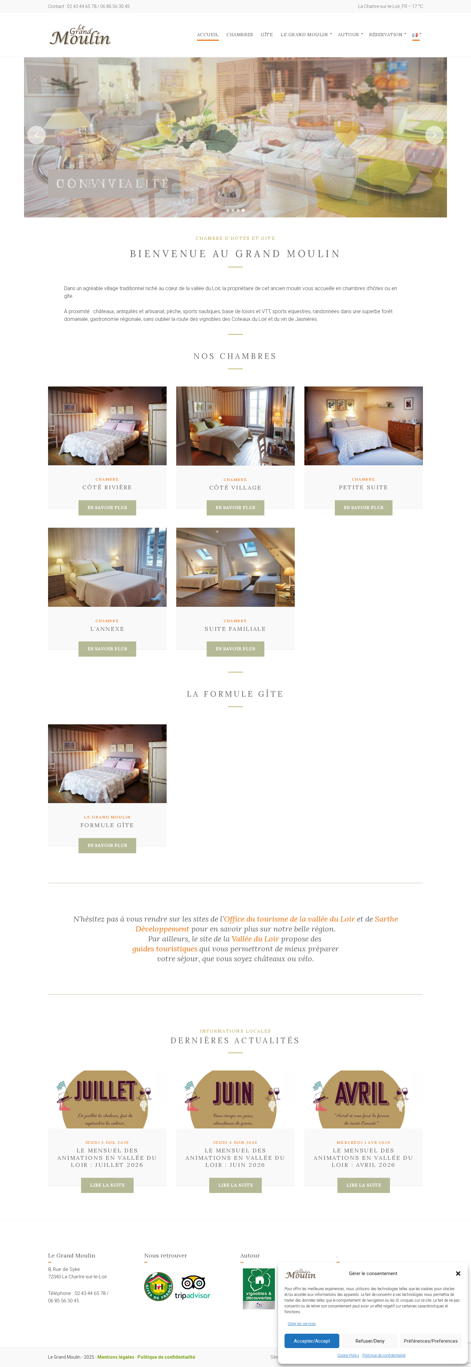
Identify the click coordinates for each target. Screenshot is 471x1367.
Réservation (385, 34)
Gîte (267, 34)
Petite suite (363, 487)
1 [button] (227, 210)
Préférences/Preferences (431, 1341)
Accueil (208, 34)
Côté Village (235, 487)
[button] (458, 1273)
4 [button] (243, 210)
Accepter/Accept (312, 1341)
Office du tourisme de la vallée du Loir (289, 919)
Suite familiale (235, 628)
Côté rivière (107, 487)
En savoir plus (107, 507)
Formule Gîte (107, 825)
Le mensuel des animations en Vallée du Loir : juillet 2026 (107, 1157)
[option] (235, 137)
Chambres (240, 34)
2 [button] (233, 210)
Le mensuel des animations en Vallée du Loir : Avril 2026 (363, 1157)
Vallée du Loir (255, 939)
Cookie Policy (348, 1355)
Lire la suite (107, 1185)
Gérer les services (302, 1324)
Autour (348, 34)
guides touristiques (164, 949)
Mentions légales (115, 1357)
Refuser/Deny (370, 1341)
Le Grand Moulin (304, 34)
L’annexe (107, 628)
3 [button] (238, 210)
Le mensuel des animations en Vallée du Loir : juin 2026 (235, 1157)
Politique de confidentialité (384, 1355)
